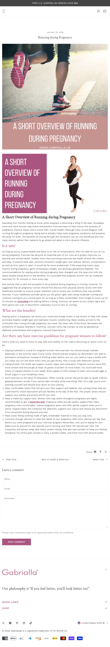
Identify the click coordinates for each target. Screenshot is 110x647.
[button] (105, 11)
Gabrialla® (16, 631)
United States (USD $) (93, 623)
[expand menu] (4, 11)
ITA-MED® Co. (59, 631)
